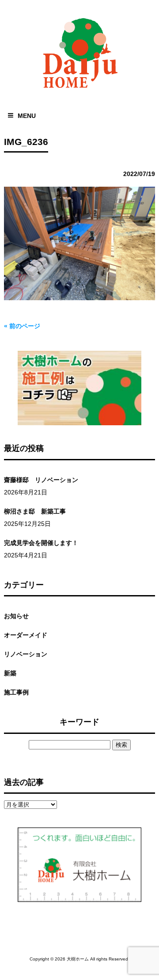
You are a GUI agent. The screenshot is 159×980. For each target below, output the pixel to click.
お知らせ (16, 615)
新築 (10, 673)
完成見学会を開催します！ (41, 542)
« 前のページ (22, 325)
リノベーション (25, 654)
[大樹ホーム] (79, 89)
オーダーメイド (25, 635)
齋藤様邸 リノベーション (41, 479)
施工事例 (16, 692)
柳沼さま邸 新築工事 (35, 511)
